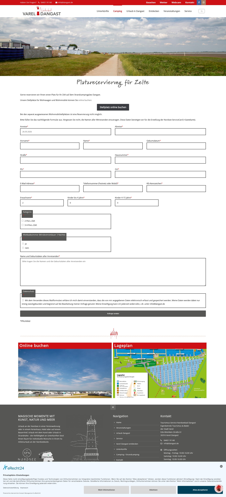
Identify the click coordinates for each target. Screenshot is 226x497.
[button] (218, 488)
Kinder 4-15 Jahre (123, 197)
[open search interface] (202, 11)
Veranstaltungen (123, 428)
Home (118, 422)
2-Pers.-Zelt (30, 221)
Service (119, 438)
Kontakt (189, 2)
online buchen (84, 100)
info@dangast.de (65, 2)
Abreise (119, 126)
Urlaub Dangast (123, 433)
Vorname (24, 140)
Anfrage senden (113, 314)
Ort (117, 169)
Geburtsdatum (154, 140)
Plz (22, 169)
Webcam (176, 2)
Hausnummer (121, 155)
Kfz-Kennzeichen (154, 183)
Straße (23, 155)
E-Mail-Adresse (27, 183)
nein (27, 248)
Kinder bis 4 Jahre (76, 197)
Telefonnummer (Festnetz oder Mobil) (100, 183)
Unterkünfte (121, 449)
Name (86, 140)
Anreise (24, 126)
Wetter (163, 2)
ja (26, 243)
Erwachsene (26, 197)
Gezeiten (151, 2)
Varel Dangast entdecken (127, 444)
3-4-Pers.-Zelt (31, 225)
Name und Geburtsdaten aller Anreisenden (40, 256)
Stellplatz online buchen (113, 107)
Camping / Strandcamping (127, 454)
